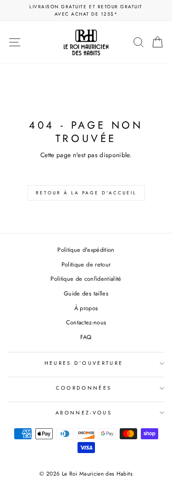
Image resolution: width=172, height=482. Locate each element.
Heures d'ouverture (83, 363)
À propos (86, 308)
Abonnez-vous (83, 412)
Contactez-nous (86, 322)
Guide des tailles (86, 293)
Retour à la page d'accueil (86, 192)
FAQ (85, 337)
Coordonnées (83, 387)
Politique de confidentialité (86, 278)
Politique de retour (86, 264)
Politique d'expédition (86, 249)
